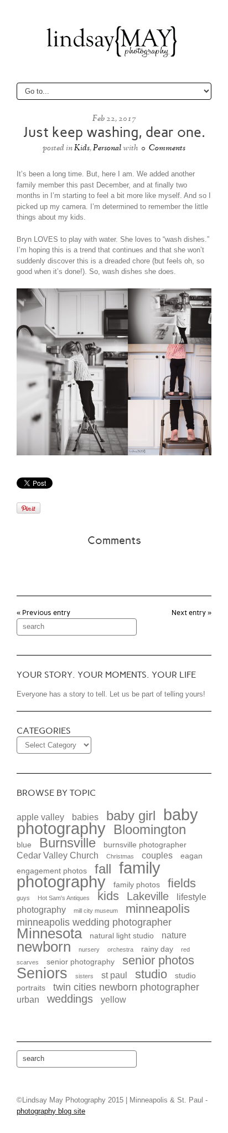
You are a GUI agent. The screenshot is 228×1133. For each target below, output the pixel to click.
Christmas (120, 856)
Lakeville (148, 896)
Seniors (42, 973)
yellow (113, 999)
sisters (84, 976)
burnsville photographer (144, 845)
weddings (70, 999)
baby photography (107, 821)
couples (157, 855)
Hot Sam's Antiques (64, 898)
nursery (89, 949)
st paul (114, 975)
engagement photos (52, 871)
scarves (28, 962)
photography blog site (51, 1111)
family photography (88, 874)
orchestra (120, 949)
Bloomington (149, 829)
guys (23, 898)
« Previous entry (43, 612)
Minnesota (49, 933)
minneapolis (158, 909)
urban (28, 999)
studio (151, 974)
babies (85, 817)
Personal (107, 147)
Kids (82, 147)
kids (108, 896)
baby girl (131, 815)
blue (24, 845)
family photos (136, 885)
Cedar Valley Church (58, 855)
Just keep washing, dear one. (114, 132)
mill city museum (96, 910)
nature (174, 935)
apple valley (40, 817)
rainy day (157, 949)
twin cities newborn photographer (126, 987)
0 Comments (163, 147)
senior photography (80, 962)
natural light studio (122, 936)
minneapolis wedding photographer (94, 922)
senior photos (158, 960)
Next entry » (191, 612)
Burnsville (67, 842)
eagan (191, 856)
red (185, 949)
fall (103, 868)
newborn (44, 946)
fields (182, 883)
